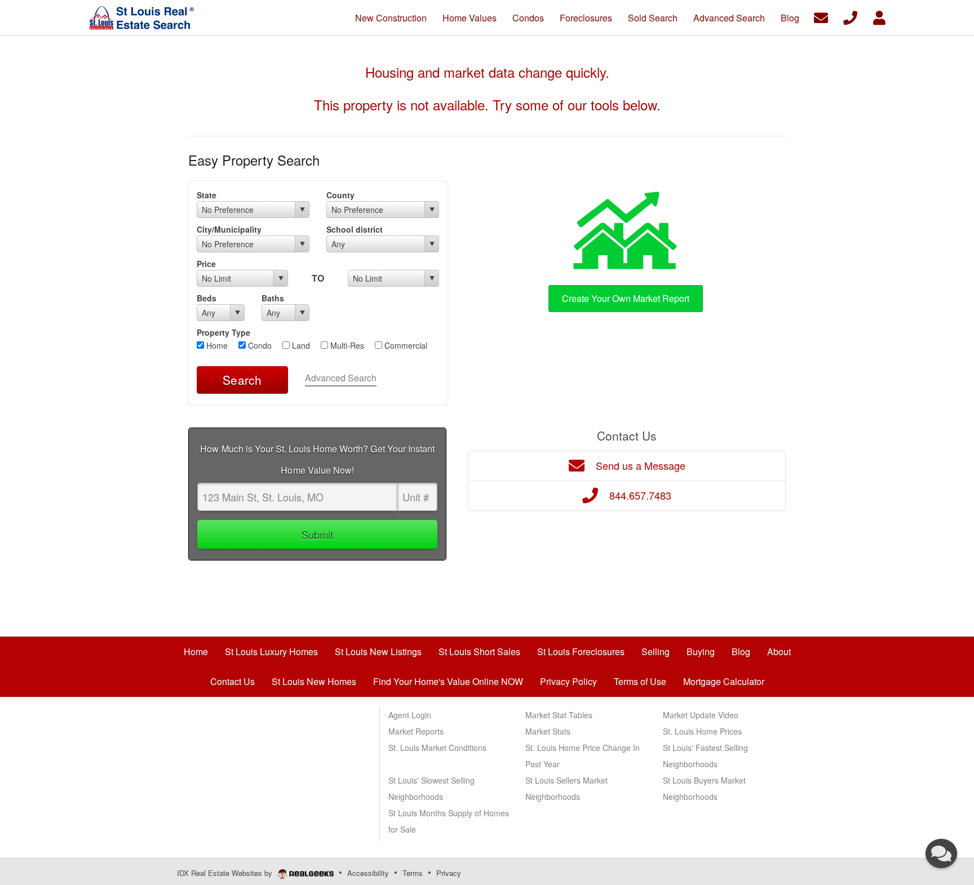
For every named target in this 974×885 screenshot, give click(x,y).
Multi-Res (346, 345)
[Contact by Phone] (850, 16)
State (206, 195)
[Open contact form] (821, 16)
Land (300, 345)
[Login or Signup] (879, 16)
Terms (412, 873)
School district (354, 229)
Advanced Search (341, 377)
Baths (273, 298)
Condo (259, 345)
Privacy (448, 873)
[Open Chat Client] (941, 853)
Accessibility (368, 873)
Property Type (223, 332)
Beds (206, 298)
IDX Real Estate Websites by (226, 873)
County (340, 195)
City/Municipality (229, 229)
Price (206, 263)
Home (216, 345)
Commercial (404, 345)
